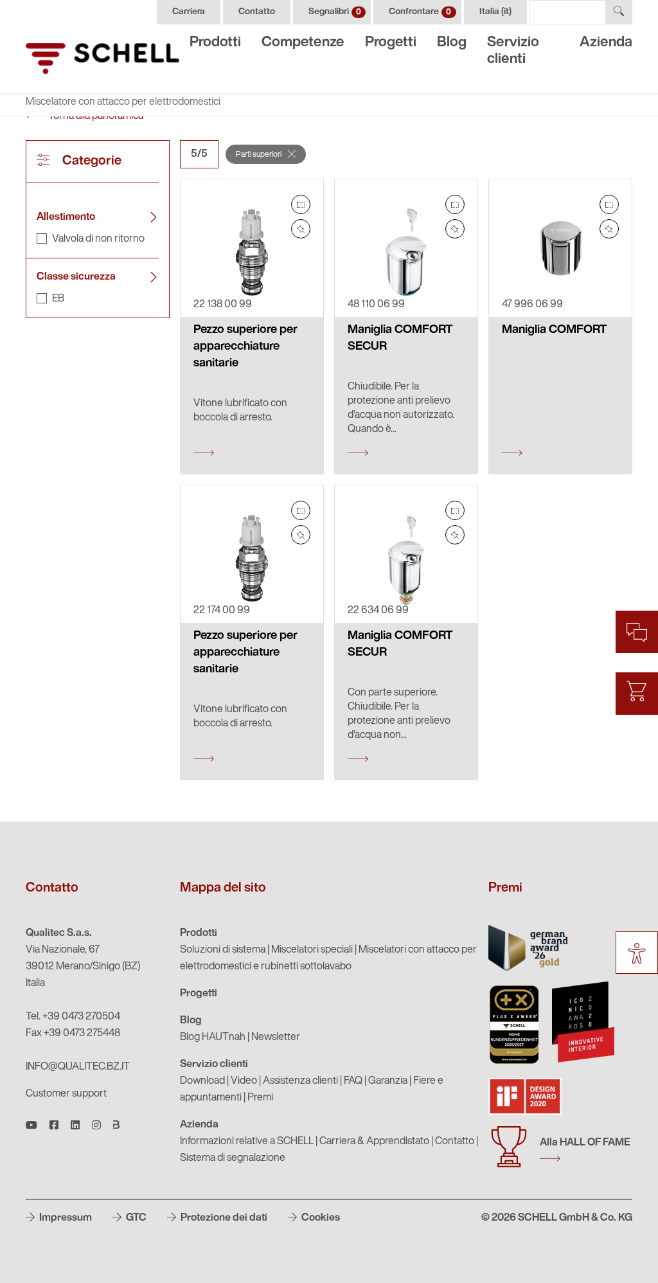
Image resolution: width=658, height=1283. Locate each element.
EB (58, 299)
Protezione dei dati (223, 1218)
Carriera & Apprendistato (374, 1141)
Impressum (64, 1218)
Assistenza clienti (300, 1081)
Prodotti (215, 42)
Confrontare (420, 12)
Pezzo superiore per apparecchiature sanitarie (245, 347)
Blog (452, 42)
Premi (260, 1098)
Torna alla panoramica (94, 116)
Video (244, 1081)
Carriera (188, 12)
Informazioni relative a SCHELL (247, 1141)
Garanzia (387, 1081)
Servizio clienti (513, 51)
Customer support (66, 1094)
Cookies (319, 1218)
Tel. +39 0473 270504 (73, 1017)
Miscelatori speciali (312, 950)
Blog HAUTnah (212, 1037)
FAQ (353, 1081)
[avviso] (300, 228)
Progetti (390, 42)
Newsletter (275, 1037)
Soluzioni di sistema (222, 950)
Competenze (303, 42)
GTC (135, 1218)
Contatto (256, 12)
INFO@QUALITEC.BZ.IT (78, 1067)
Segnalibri (334, 12)
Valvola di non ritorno (98, 239)
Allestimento (66, 217)
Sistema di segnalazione (232, 1158)
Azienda (606, 42)
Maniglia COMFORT (554, 330)
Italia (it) (495, 12)
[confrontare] (300, 204)
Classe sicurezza (76, 277)
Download (202, 1081)
